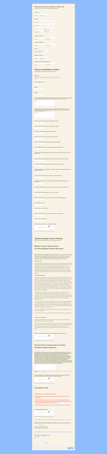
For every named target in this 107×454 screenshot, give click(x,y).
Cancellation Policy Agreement (41, 409)
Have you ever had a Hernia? (40, 218)
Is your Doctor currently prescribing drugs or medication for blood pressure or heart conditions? (52, 153)
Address (36, 19)
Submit (46, 443)
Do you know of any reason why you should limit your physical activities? (50, 197)
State (45, 28)
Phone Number (48, 45)
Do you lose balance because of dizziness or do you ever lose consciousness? (51, 187)
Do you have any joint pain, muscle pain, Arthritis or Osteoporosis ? (49, 213)
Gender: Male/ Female (39, 82)
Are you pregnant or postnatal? (41, 208)
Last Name (41, 15)
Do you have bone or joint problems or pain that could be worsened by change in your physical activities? (52, 170)
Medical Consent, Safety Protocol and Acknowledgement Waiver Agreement (50, 333)
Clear (51, 229)
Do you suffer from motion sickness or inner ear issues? (46, 192)
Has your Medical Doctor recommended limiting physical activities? (49, 147)
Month (35, 78)
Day (44, 78)
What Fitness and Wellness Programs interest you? (45, 131)
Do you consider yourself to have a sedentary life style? (46, 120)
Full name (36, 12)
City (35, 28)
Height (36, 87)
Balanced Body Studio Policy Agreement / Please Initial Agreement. (44, 340)
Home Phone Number (39, 42)
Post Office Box (36, 25)
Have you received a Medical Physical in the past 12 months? (47, 141)
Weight (36, 92)
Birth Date (36, 75)
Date (35, 438)
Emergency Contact (38, 55)
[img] (44, 226)
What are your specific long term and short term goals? (46, 136)
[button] (43, 437)
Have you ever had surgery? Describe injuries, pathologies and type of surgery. (51, 158)
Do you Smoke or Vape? (39, 202)
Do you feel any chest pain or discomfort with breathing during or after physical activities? (51, 181)
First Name (36, 15)
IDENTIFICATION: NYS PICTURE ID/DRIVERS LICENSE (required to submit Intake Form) (52, 422)
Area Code (36, 45)
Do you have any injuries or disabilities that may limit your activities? (49, 164)
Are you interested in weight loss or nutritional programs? (47, 126)
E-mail (36, 48)
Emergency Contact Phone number (42, 61)
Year (53, 78)
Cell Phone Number (38, 35)
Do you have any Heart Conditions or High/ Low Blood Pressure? (48, 175)
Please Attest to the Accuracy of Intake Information (45, 223)
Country (45, 31)
